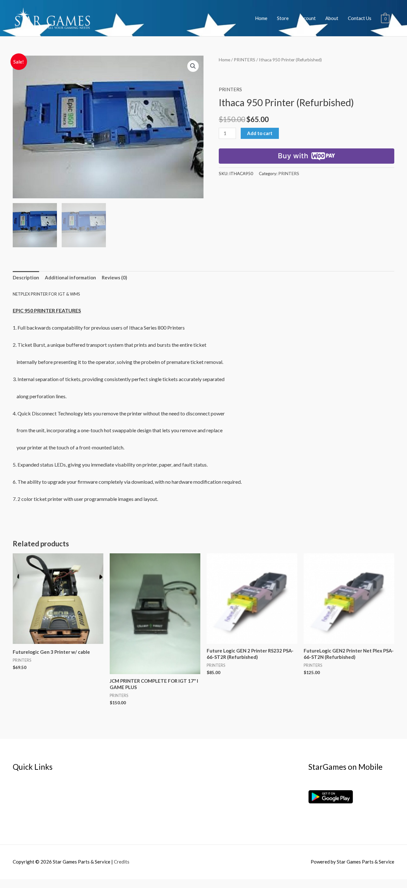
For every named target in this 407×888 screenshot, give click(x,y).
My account (25, 800)
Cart (17, 809)
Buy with (293, 156)
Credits (121, 861)
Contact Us (359, 18)
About (331, 18)
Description (26, 277)
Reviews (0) (114, 277)
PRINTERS (244, 59)
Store (283, 18)
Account (307, 18)
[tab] (26, 278)
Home (261, 18)
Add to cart (259, 133)
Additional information (70, 277)
